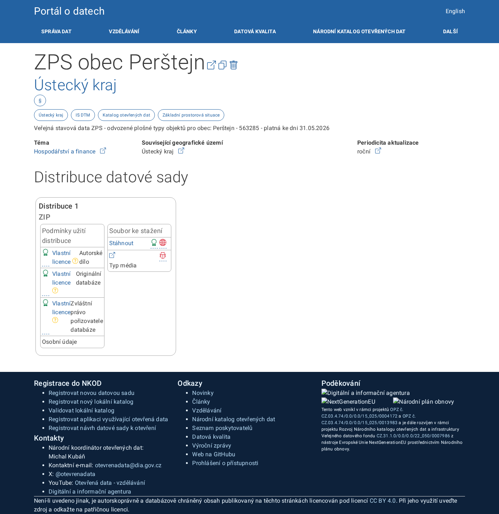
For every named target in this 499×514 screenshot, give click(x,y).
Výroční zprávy (211, 445)
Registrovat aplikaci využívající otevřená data (108, 419)
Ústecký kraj (51, 115)
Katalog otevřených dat (126, 115)
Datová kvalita (254, 31)
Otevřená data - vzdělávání (110, 482)
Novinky (202, 392)
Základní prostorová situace (191, 115)
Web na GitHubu (213, 454)
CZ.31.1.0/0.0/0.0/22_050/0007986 (413, 435)
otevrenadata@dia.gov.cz (128, 465)
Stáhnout (121, 243)
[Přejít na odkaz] (103, 151)
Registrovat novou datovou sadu (91, 392)
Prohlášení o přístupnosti (225, 463)
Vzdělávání (124, 31)
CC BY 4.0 (383, 500)
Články (187, 31)
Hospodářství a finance (65, 151)
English (455, 11)
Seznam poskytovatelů (222, 427)
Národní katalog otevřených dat (233, 419)
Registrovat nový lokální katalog (91, 401)
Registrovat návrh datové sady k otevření (102, 427)
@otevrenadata (76, 474)
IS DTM (83, 115)
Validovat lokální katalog (81, 410)
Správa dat (56, 31)
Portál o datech (69, 11)
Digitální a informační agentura (90, 491)
